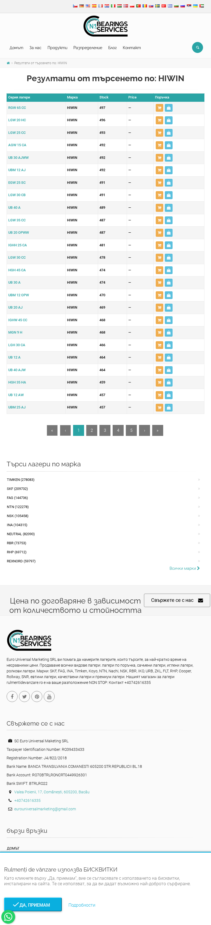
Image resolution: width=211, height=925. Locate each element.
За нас (35, 48)
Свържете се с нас (172, 600)
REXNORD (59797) (21, 561)
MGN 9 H (15, 332)
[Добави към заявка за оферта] (159, 108)
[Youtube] (49, 696)
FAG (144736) (17, 498)
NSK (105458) (18, 516)
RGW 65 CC (17, 108)
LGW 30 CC (17, 257)
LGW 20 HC (17, 120)
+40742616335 (27, 800)
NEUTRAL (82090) (21, 534)
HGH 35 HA (17, 382)
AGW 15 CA (17, 145)
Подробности (81, 905)
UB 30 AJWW (18, 158)
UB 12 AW (16, 395)
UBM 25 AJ (17, 407)
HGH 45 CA (17, 270)
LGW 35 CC (17, 220)
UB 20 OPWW (18, 232)
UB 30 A (14, 282)
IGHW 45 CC (17, 320)
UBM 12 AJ (17, 170)
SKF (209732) (17, 489)
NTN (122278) (18, 507)
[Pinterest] (36, 696)
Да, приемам (33, 905)
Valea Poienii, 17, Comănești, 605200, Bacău (52, 792)
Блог (112, 48)
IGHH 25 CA (17, 245)
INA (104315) (17, 525)
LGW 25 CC (17, 133)
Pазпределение (87, 48)
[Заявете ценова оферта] (169, 108)
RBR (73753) (16, 543)
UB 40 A (14, 207)
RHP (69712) (17, 552)
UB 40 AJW (17, 370)
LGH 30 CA (16, 345)
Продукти (57, 48)
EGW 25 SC (17, 183)
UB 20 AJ (15, 307)
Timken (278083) (21, 480)
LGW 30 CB (17, 195)
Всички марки (183, 568)
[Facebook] (12, 696)
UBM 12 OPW (18, 295)
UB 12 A (14, 357)
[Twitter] (24, 696)
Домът (16, 48)
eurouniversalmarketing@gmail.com (45, 809)
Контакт (132, 48)
